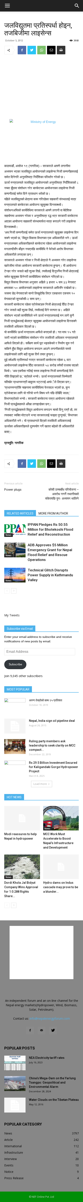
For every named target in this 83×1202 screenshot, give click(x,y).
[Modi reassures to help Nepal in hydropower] (22, 818)
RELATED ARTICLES (20, 513)
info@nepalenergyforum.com (50, 1018)
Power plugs (12, 489)
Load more (40, 784)
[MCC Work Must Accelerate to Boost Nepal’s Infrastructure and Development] (61, 818)
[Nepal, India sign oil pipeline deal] (15, 726)
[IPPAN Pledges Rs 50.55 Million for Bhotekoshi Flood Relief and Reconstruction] (15, 529)
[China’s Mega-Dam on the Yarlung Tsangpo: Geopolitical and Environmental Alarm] (15, 1083)
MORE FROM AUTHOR (53, 513)
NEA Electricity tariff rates (46, 1057)
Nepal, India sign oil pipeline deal (52, 720)
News (8, 534)
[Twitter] (53, 1030)
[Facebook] (30, 1030)
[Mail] (41, 1030)
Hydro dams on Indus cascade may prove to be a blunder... (60, 887)
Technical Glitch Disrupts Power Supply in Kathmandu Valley (50, 575)
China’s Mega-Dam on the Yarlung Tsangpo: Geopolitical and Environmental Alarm (52, 1082)
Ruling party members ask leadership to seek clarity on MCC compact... (52, 745)
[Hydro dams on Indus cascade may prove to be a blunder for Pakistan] (61, 867)
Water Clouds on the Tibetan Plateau (54, 1099)
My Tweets (12, 615)
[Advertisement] (41, 86)
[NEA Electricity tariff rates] (15, 1063)
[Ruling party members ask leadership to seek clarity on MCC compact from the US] (15, 746)
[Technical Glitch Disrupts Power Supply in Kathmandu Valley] (15, 575)
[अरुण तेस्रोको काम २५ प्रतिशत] (15, 705)
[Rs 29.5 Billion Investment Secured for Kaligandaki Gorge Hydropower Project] (15, 768)
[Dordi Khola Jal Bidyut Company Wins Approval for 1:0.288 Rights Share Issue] (22, 867)
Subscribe (15, 664)
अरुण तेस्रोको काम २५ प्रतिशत (45, 700)
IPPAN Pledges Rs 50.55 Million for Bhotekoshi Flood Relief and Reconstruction (50, 529)
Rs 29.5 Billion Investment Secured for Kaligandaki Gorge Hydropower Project (53, 767)
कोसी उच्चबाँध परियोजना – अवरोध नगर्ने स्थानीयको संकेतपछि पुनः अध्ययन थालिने (62, 494)
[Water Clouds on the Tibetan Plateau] (15, 1105)
